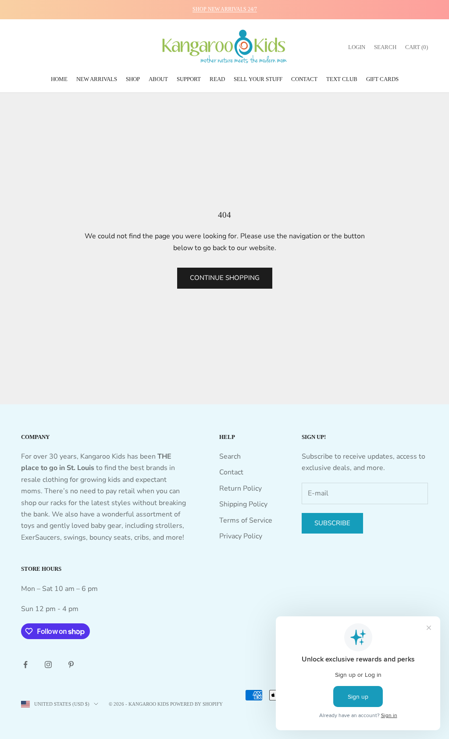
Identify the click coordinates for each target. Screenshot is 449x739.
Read (217, 79)
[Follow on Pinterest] (71, 664)
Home (59, 79)
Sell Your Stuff (258, 79)
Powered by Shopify (196, 704)
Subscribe (332, 523)
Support (189, 79)
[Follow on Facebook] (25, 664)
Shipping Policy (243, 504)
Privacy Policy (240, 536)
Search (230, 456)
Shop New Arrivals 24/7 (224, 9)
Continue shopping (225, 277)
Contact (304, 79)
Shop (133, 79)
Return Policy (240, 488)
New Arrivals (96, 79)
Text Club (341, 79)
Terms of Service (245, 520)
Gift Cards (382, 79)
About (158, 79)
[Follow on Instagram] (48, 664)
